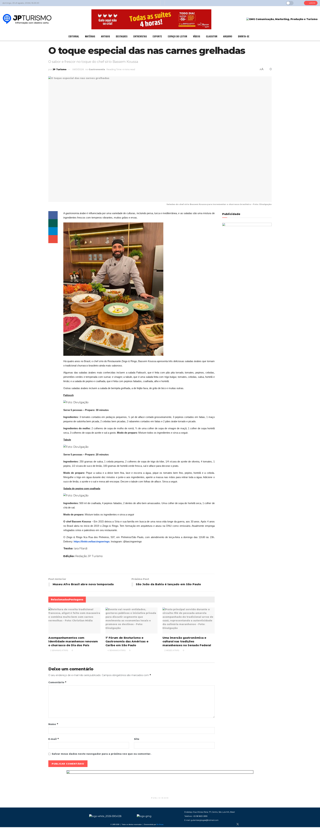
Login (311, 3)
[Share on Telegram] (53, 231)
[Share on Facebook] (53, 215)
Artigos (105, 36)
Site (136, 739)
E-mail (53, 739)
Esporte (157, 36)
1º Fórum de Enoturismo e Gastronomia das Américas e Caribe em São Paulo (127, 641)
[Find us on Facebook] (232, 824)
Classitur (211, 36)
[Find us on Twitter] (237, 824)
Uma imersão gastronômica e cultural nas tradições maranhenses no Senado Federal (186, 641)
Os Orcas (159, 824)
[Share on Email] (53, 239)
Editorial (73, 36)
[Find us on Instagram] (243, 824)
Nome (53, 724)
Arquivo (227, 36)
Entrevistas (140, 36)
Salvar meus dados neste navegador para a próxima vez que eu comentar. (101, 753)
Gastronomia (97, 69)
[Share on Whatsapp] (53, 223)
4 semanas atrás (116, 650)
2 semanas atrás (59, 650)
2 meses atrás (171, 650)
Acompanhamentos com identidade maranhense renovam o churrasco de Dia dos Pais (73, 641)
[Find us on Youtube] (249, 824)
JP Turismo (59, 69)
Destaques (122, 36)
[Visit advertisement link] (160, 782)
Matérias (90, 36)
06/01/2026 (78, 69)
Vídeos (196, 36)
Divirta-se (243, 36)
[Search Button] (299, 3)
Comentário (57, 682)
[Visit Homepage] (27, 19)
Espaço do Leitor (177, 36)
